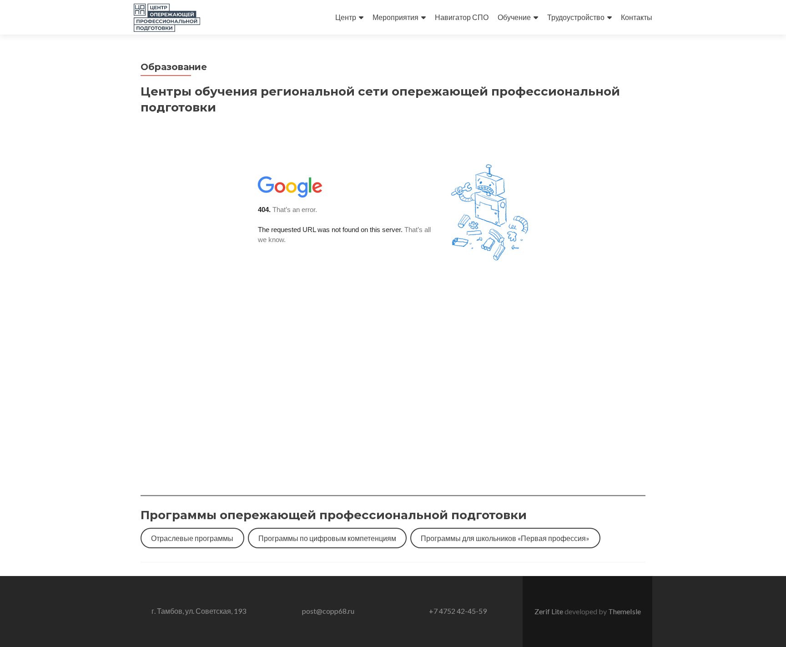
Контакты (636, 17)
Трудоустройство (576, 17)
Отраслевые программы (192, 538)
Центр (345, 17)
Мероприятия (395, 17)
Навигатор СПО (462, 17)
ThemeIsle (624, 611)
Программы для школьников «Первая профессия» (505, 538)
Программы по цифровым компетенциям (327, 538)
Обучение (514, 17)
